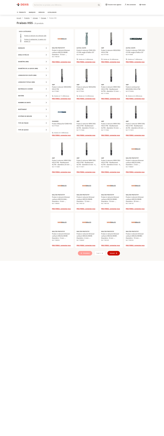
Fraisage (43, 18)
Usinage (35, 18)
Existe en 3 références (61, 133)
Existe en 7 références (135, 59)
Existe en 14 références (86, 96)
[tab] (21, 12)
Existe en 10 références (110, 59)
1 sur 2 (98, 253)
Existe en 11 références (61, 96)
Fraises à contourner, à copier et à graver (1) (35, 40)
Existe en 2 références (86, 59)
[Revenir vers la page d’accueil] (23, 4)
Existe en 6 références (135, 96)
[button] (66, 5)
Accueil (19, 18)
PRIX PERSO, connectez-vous (61, 62)
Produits (27, 18)
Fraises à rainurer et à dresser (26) (35, 36)
